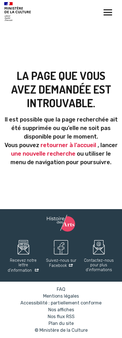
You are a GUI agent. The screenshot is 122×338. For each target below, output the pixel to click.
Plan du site (61, 323)
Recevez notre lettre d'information (22, 265)
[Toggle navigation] (107, 13)
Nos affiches (61, 309)
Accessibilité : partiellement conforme (61, 303)
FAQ (61, 289)
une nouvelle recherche (43, 153)
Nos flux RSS (61, 316)
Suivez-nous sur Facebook (61, 263)
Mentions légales (61, 296)
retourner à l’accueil (68, 145)
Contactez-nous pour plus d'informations (99, 265)
